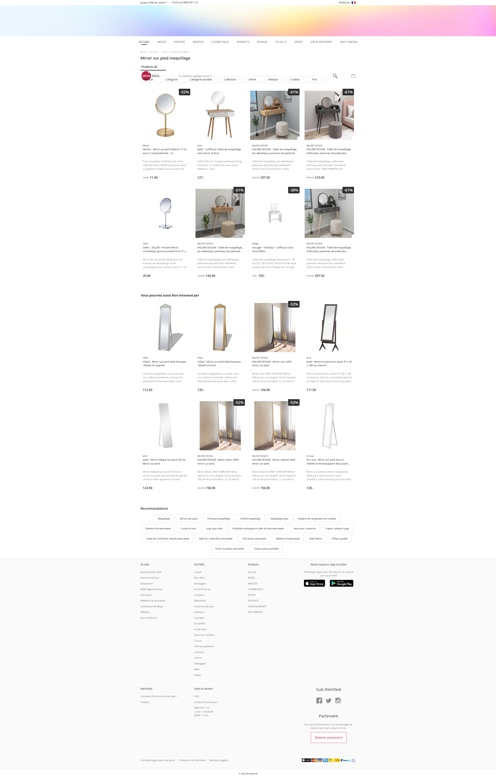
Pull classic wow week (254, 538)
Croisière (199, 595)
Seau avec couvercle (305, 528)
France (198, 657)
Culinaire (199, 618)
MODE (251, 577)
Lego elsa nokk (214, 528)
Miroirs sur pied (188, 518)
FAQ (196, 696)
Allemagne (200, 663)
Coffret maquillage (250, 518)
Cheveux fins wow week (158, 528)
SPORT (252, 595)
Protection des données (192, 760)
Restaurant (146, 583)
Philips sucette (340, 538)
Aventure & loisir (149, 577)
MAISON (252, 583)
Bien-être (199, 577)
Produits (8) (149, 67)
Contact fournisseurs (206, 702)
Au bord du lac (202, 589)
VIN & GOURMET (257, 606)
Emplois (144, 702)
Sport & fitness (148, 618)
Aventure (199, 612)
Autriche (199, 652)
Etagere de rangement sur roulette (317, 518)
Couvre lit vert (188, 528)
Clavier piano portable (266, 548)
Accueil (252, 572)
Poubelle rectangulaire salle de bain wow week (258, 528)
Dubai (197, 675)
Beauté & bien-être (151, 572)
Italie (196, 669)
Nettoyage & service (151, 589)
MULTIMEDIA (255, 612)
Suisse (197, 572)
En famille (199, 623)
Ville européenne (204, 646)
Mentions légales (219, 760)
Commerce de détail (151, 606)
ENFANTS (253, 600)
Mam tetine (316, 538)
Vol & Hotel (200, 629)
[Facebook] (319, 700)
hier (344, 728)
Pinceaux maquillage (219, 518)
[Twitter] (329, 700)
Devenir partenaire (329, 737)
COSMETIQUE (255, 589)
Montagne (200, 583)
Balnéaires (200, 600)
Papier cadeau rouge (337, 528)
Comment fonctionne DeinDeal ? (158, 696)
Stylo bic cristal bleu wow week (215, 538)
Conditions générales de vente (157, 760)
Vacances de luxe (204, 606)
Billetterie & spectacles (152, 600)
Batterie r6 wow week (288, 538)
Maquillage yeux (279, 518)
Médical (144, 612)
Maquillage (164, 518)
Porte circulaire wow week (229, 548)
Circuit (197, 640)
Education (146, 595)
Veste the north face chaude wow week (167, 538)
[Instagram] (338, 700)
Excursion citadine (204, 635)
